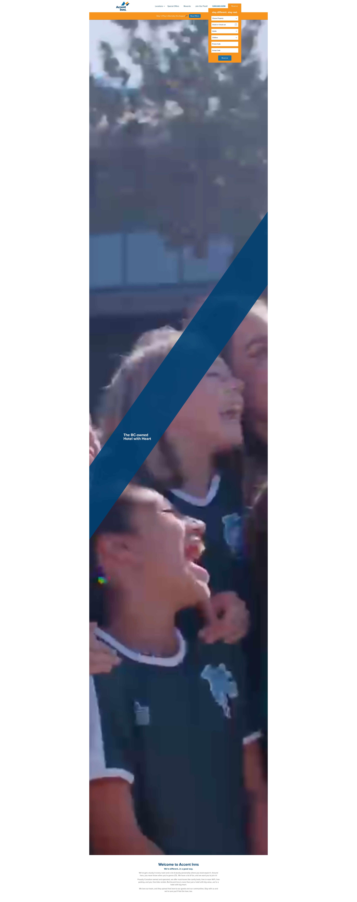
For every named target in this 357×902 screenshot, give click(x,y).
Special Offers (173, 6)
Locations (159, 6)
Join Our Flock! (201, 6)
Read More (194, 16)
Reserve (234, 6)
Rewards (187, 6)
